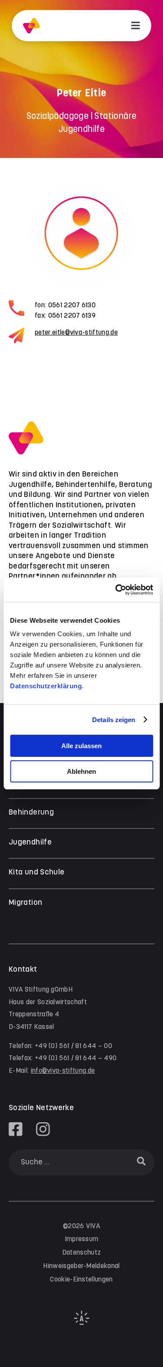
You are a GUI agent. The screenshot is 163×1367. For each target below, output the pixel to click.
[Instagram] (43, 1129)
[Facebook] (16, 1129)
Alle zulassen (81, 745)
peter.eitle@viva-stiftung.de (76, 332)
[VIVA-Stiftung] (31, 26)
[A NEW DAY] (82, 1323)
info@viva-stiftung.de (63, 1071)
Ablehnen (81, 771)
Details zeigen (113, 719)
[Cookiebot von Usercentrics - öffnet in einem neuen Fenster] (116, 589)
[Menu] (135, 26)
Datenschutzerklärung (46, 686)
